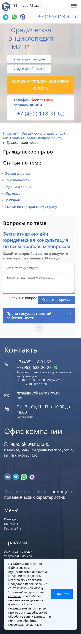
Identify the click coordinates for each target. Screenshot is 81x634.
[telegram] (5, 17)
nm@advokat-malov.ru (38, 393)
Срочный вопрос (23, 298)
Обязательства (17, 173)
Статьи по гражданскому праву (31, 206)
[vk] (8, 476)
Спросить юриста (56, 299)
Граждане (13, 200)
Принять (62, 594)
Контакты (11, 524)
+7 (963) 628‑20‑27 (35, 367)
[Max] (22, 17)
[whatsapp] (24, 476)
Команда (10, 519)
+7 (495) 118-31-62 (58, 16)
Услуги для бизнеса (29, 68)
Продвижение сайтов (25, 491)
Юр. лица (12, 193)
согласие (14, 596)
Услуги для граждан (29, 59)
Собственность (17, 180)
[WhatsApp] (14, 17)
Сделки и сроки (18, 186)
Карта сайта (13, 528)
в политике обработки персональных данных (29, 620)
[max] (32, 476)
